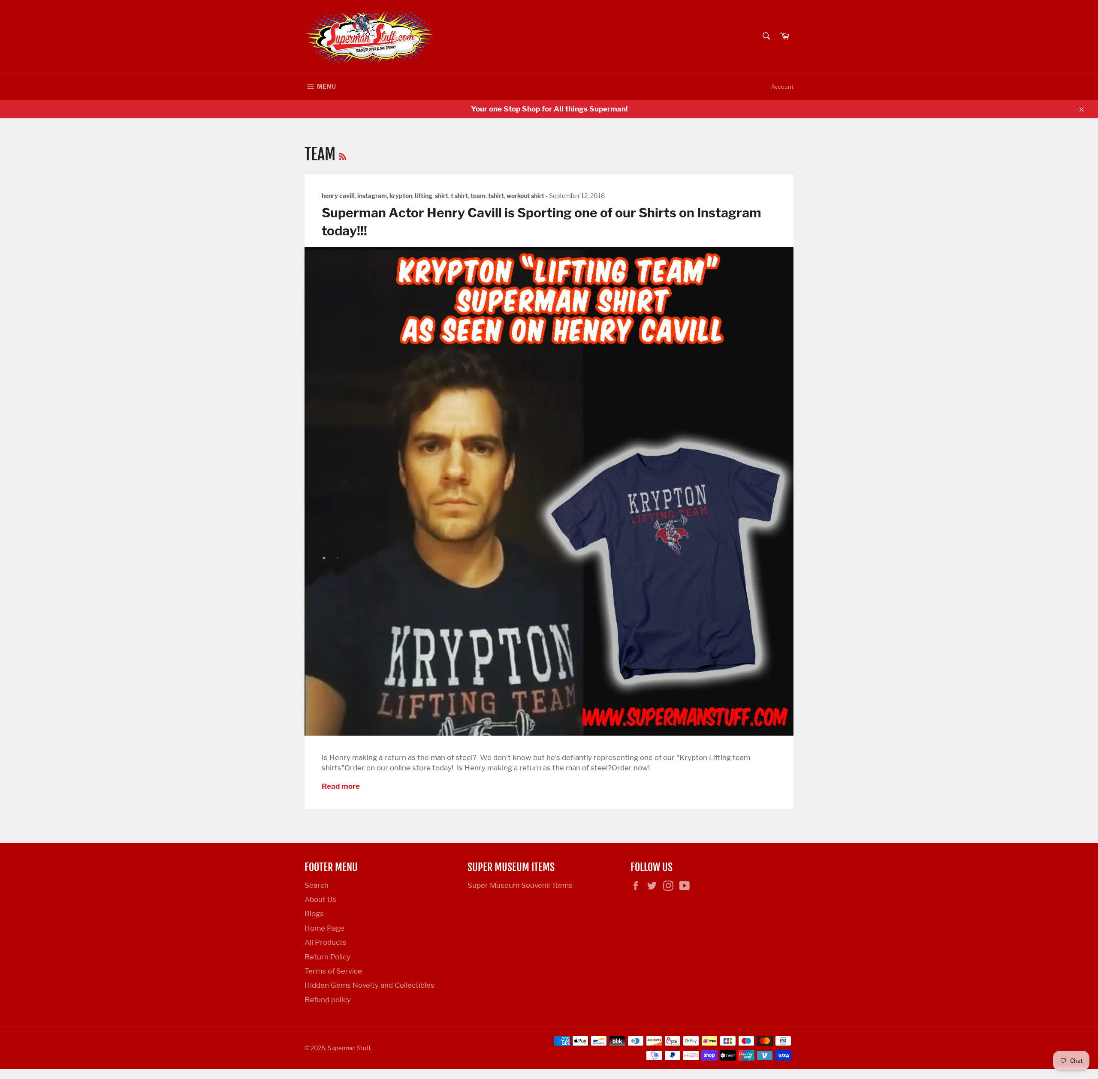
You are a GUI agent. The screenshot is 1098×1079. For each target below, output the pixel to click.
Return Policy (327, 957)
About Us (320, 899)
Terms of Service (333, 971)
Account (782, 86)
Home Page (324, 928)
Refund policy (328, 999)
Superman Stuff (349, 1048)
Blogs (314, 913)
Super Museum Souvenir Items (520, 885)
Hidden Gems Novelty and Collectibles (369, 985)
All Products (326, 942)
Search (317, 885)
